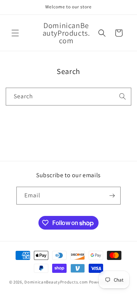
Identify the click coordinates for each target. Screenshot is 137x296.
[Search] (122, 96)
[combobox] (68, 96)
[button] (15, 33)
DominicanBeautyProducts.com (56, 282)
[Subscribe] (112, 196)
